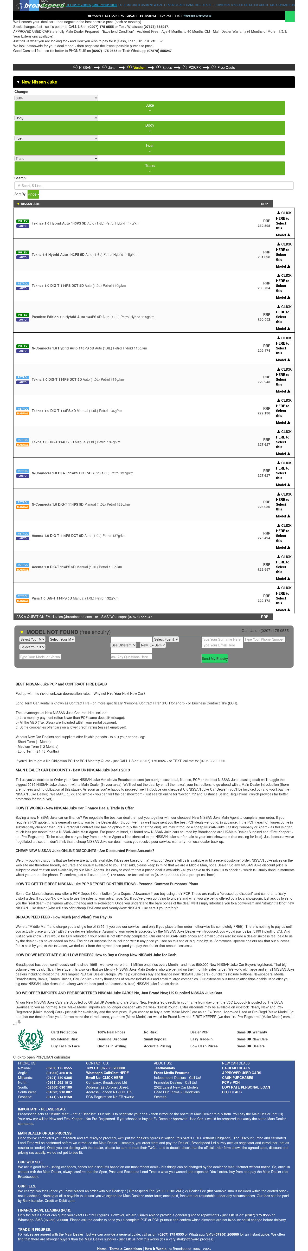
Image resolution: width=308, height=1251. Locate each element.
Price (33, 194)
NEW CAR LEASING (163, 5)
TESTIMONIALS (222, 5)
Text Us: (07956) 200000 (105, 1067)
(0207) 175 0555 (275, 630)
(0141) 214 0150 (59, 1096)
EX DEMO (124, 5)
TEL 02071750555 (78, 5)
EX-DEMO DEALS (236, 1067)
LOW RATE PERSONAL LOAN (246, 1087)
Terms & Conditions (125, 1248)
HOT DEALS (203, 5)
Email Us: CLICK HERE (104, 1077)
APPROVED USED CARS (241, 1072)
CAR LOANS (185, 5)
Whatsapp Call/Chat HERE (107, 1072)
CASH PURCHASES (237, 1077)
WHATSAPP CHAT (53, 5)
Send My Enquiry (215, 658)
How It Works (156, 1248)
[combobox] (149, 108)
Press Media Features (171, 1072)
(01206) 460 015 (59, 1072)
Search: (20, 177)
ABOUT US (241, 5)
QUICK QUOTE (259, 5)
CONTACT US (285, 5)
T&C (273, 5)
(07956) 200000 (56, 1219)
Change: (21, 91)
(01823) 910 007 (59, 1092)
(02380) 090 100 (59, 1087)
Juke (112, 67)
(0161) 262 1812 (59, 1082)
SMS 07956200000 (104, 5)
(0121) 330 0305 (59, 1077)
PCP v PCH (231, 1082)
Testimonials (164, 1067)
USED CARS (140, 5)
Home (102, 1248)
